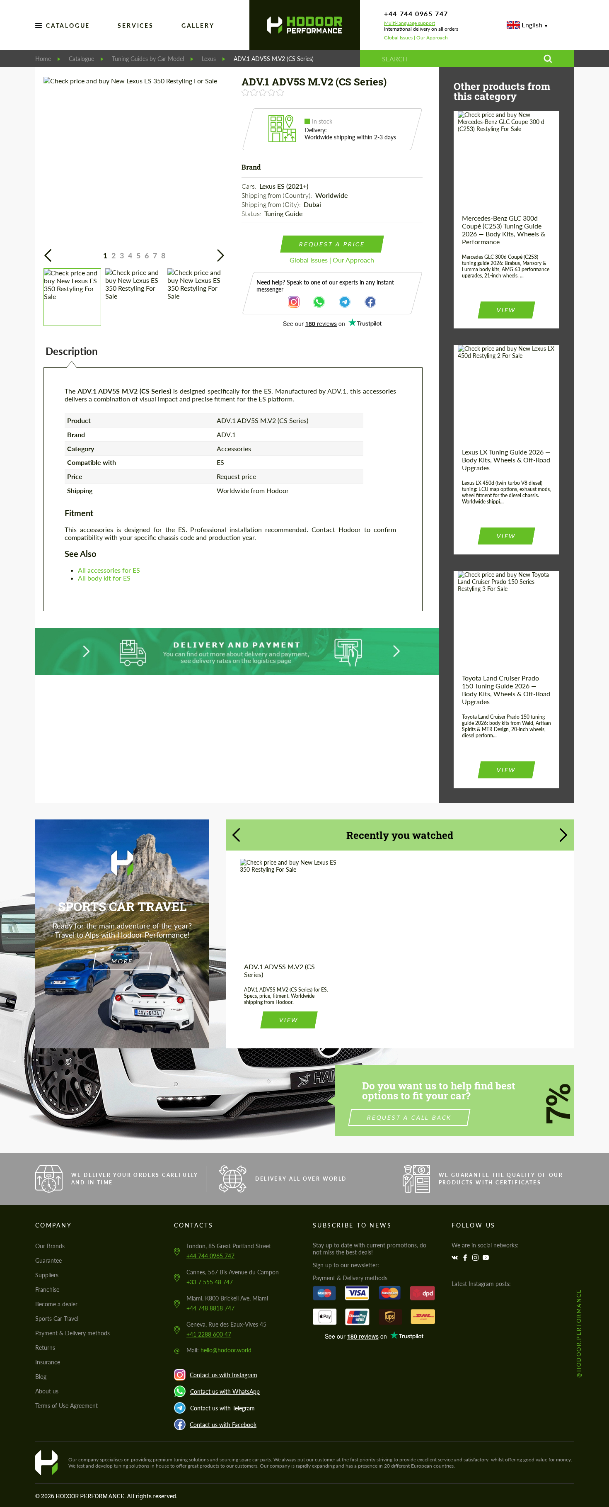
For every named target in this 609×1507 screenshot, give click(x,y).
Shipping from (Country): (278, 195)
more (122, 961)
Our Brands (50, 1245)
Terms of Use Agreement (66, 1405)
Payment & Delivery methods (72, 1333)
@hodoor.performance (578, 1333)
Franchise (47, 1289)
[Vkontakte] (456, 1257)
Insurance (47, 1362)
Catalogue (68, 25)
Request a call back (409, 1117)
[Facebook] (466, 1257)
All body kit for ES (104, 578)
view (506, 310)
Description (72, 351)
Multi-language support (409, 23)
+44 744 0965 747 (416, 13)
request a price (331, 244)
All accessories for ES (109, 570)
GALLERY (198, 25)
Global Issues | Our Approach (416, 38)
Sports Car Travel (56, 1318)
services (135, 25)
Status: (252, 213)
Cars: (250, 186)
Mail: (218, 1350)
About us (46, 1391)
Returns (45, 1347)
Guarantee (48, 1260)
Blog (40, 1376)
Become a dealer (56, 1304)
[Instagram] (476, 1257)
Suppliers (46, 1275)
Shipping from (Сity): (272, 204)
